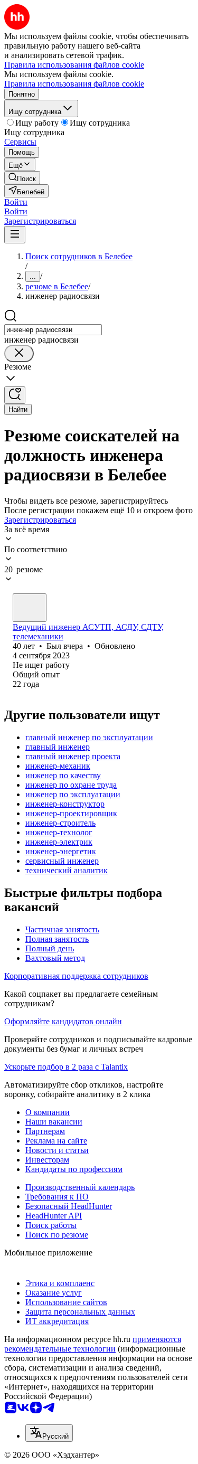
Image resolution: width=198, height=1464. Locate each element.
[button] (15, 201)
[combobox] (53, 329)
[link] (22, 177)
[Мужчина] (29, 607)
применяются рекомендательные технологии (92, 1344)
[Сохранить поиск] (14, 395)
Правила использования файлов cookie (74, 83)
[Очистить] (19, 353)
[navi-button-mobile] (14, 234)
